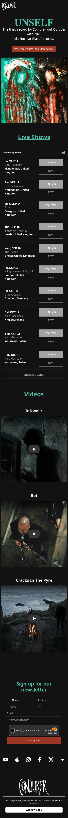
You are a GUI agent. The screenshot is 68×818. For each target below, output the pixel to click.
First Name (13, 700)
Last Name (40, 700)
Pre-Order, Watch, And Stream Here (34, 48)
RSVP (51, 171)
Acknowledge (34, 809)
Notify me (34, 740)
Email (10, 713)
